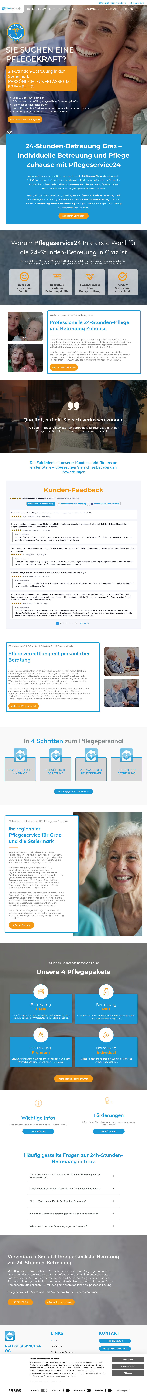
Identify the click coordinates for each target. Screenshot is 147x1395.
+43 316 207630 (136, 3)
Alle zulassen (128, 1360)
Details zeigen (121, 1390)
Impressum (56, 1381)
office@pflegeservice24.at (112, 3)
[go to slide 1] (23, 337)
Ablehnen (128, 1373)
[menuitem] (31, 9)
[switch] (66, 1390)
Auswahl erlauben (128, 1366)
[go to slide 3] (123, 703)
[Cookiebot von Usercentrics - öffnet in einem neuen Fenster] (15, 1390)
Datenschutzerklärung (39, 1381)
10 (76, 623)
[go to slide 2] (25, 337)
